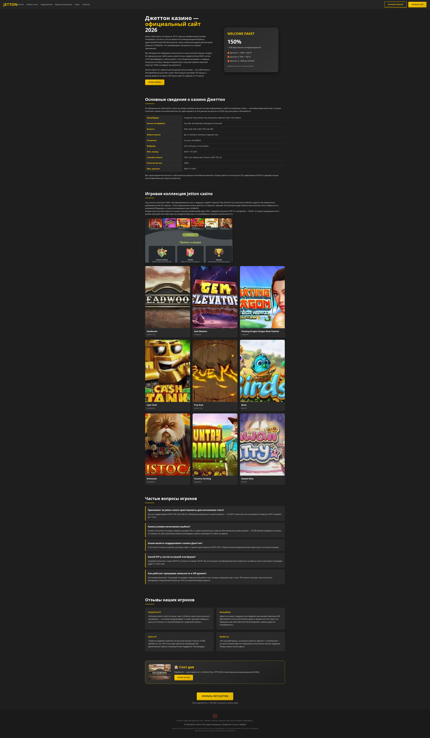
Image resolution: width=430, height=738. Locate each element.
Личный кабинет (395, 4)
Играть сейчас (154, 82)
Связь (77, 4)
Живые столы (32, 4)
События (86, 4)
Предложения (46, 4)
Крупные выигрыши (63, 4)
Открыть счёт (417, 4)
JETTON (10, 4)
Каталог (20, 4)
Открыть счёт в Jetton (215, 696)
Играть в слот (183, 677)
